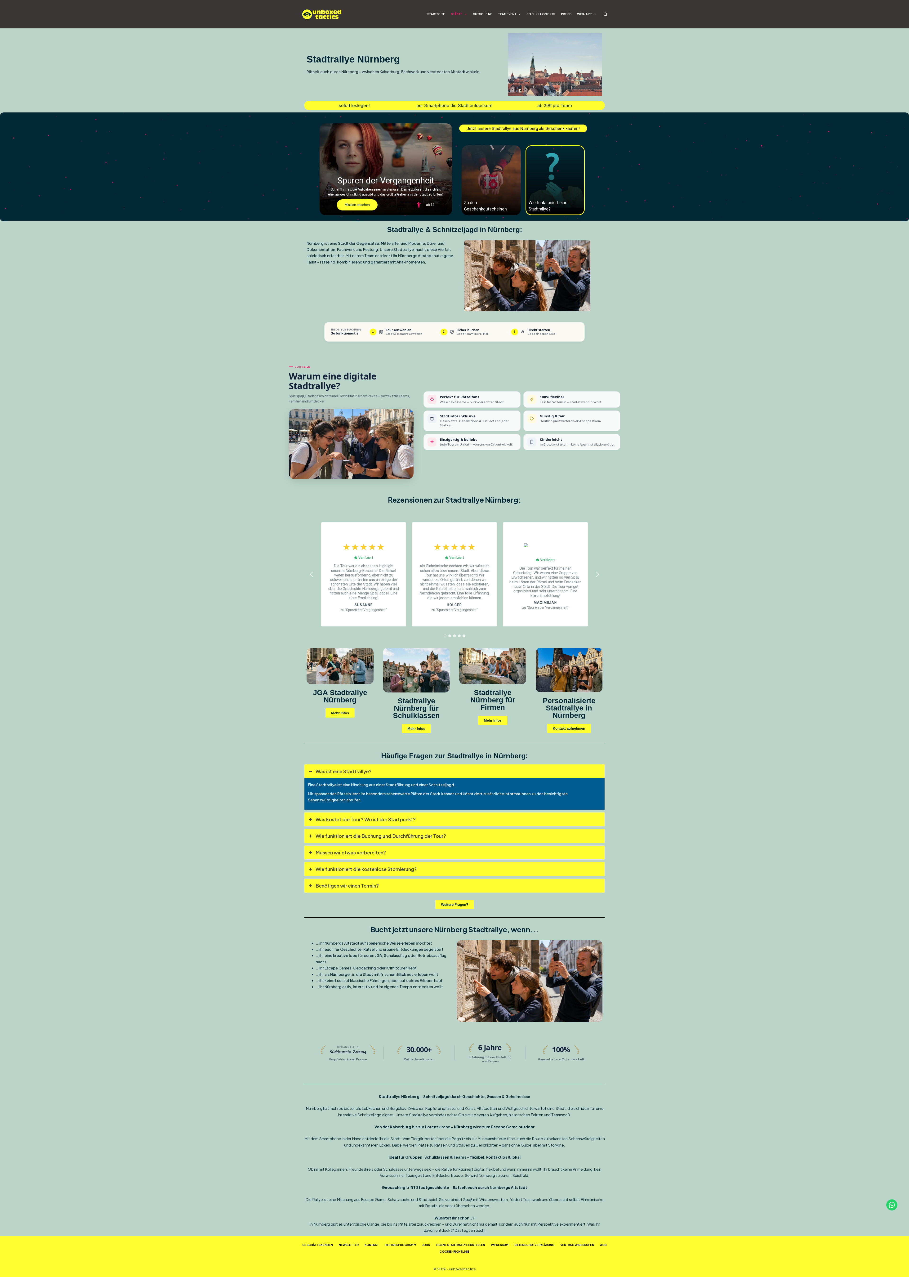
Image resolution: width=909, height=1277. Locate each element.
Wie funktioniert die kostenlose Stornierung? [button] (366, 869)
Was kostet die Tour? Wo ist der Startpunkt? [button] (366, 819)
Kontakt (372, 1245)
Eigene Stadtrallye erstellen (460, 1245)
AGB (603, 1245)
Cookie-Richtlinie (454, 1251)
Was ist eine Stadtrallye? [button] (343, 771)
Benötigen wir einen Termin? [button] (347, 886)
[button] (386, 169)
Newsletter (349, 1245)
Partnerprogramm (400, 1245)
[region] (454, 166)
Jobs (426, 1245)
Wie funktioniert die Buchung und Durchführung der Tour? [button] (381, 836)
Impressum (499, 1245)
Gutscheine (482, 14)
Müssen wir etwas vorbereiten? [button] (351, 852)
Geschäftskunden (317, 1245)
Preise (566, 14)
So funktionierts (540, 14)
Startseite (436, 14)
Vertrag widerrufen (577, 1245)
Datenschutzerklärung (534, 1245)
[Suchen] (605, 14)
